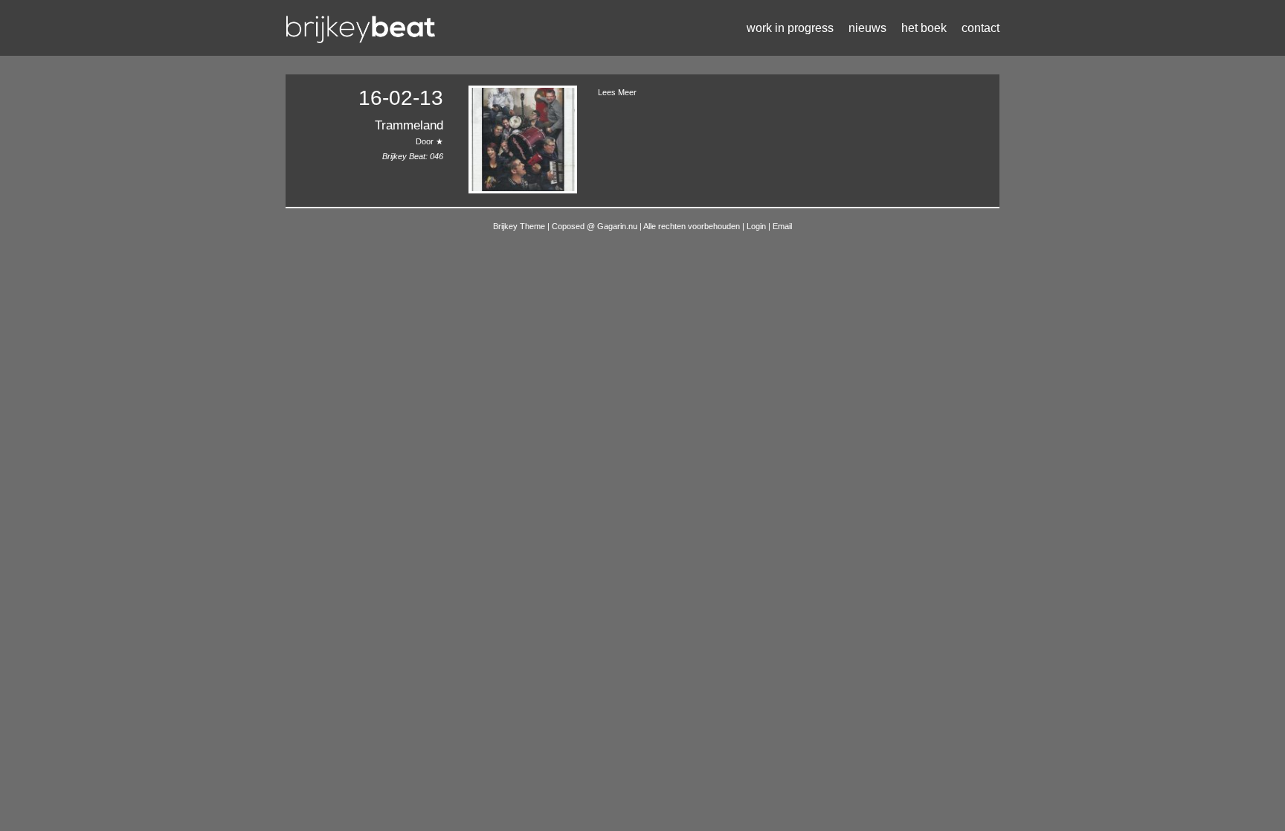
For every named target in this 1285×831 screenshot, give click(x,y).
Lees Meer (617, 92)
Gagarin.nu (617, 226)
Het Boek (924, 28)
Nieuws (867, 28)
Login (757, 226)
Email (782, 226)
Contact (980, 28)
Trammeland (409, 125)
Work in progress (790, 28)
